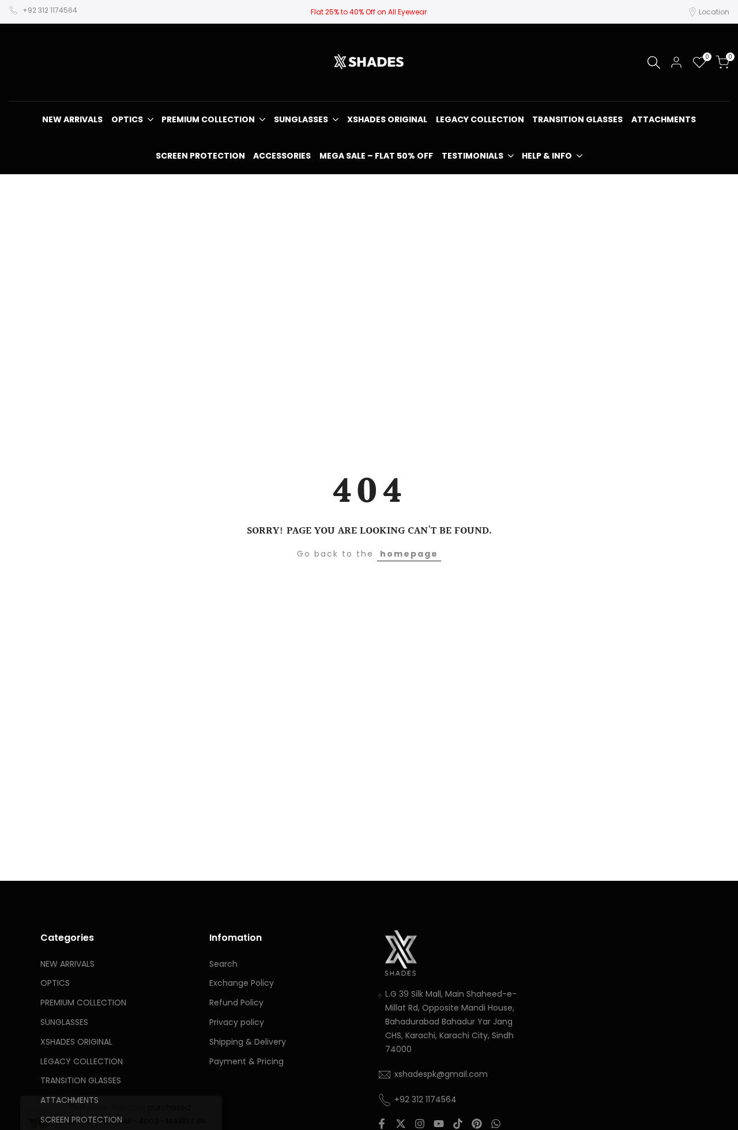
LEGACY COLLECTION (81, 1061)
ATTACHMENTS (69, 1100)
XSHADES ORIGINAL (76, 1042)
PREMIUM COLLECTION (83, 1002)
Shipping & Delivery (247, 1042)
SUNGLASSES (64, 1022)
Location (714, 12)
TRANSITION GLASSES (80, 1080)
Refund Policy (236, 1002)
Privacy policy (236, 1022)
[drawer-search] (653, 62)
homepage (409, 554)
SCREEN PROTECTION (81, 1119)
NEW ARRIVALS (67, 964)
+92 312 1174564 (49, 10)
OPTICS (55, 983)
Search (223, 964)
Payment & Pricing (246, 1061)
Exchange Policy (241, 983)
